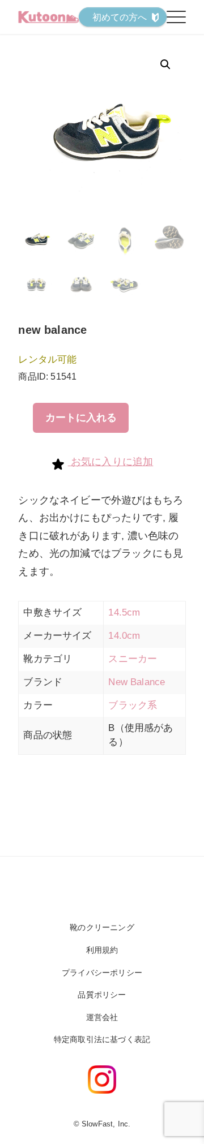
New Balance (136, 682)
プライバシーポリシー (102, 972)
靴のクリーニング (102, 927)
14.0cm (124, 635)
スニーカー (132, 658)
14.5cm (124, 612)
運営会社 (102, 1017)
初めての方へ (119, 17)
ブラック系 (132, 705)
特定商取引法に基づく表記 (102, 1039)
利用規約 (102, 949)
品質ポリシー (102, 994)
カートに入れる (81, 417)
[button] (165, 64)
